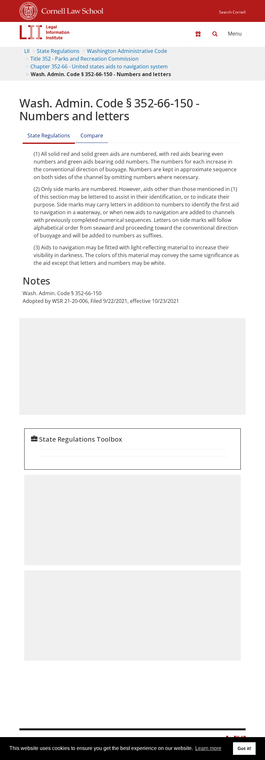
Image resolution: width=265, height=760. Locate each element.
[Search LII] (215, 34)
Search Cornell (232, 12)
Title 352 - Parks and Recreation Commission (84, 58)
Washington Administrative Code (127, 51)
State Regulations (58, 51)
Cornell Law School (70, 10)
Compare (91, 135)
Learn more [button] (208, 748)
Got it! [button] (244, 748)
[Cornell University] (28, 10)
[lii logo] (44, 32)
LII (26, 51)
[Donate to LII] (198, 34)
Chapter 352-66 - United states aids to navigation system (99, 66)
